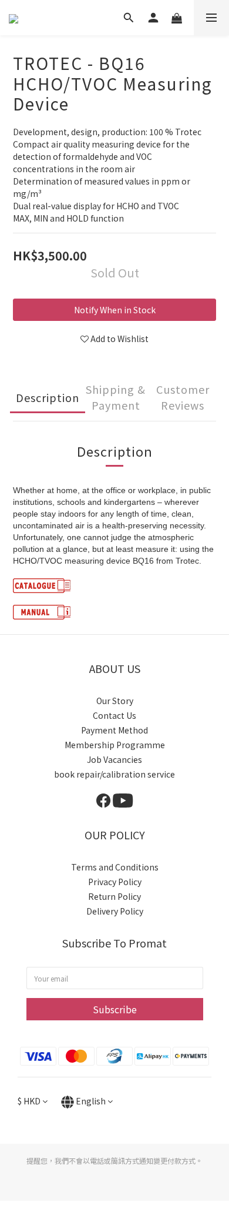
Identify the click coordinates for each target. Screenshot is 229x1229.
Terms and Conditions (115, 867)
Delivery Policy (114, 911)
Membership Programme (115, 745)
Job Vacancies (114, 759)
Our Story (114, 700)
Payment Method (114, 730)
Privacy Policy (115, 882)
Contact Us (114, 715)
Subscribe (115, 1009)
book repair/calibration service (114, 774)
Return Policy (114, 896)
